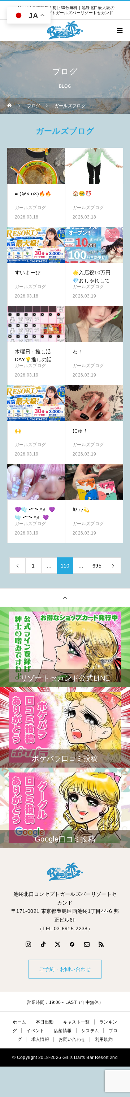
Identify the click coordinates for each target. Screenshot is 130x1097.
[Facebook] (72, 944)
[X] (57, 944)
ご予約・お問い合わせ (65, 969)
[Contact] (87, 944)
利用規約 (104, 1039)
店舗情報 (63, 1030)
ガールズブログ (30, 207)
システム (90, 1030)
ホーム (19, 1022)
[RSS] (101, 944)
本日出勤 (44, 1022)
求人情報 (40, 1039)
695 (96, 566)
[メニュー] (119, 30)
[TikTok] (43, 944)
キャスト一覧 (76, 1022)
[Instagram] (28, 944)
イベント (35, 1030)
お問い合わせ (71, 1039)
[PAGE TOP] (65, 597)
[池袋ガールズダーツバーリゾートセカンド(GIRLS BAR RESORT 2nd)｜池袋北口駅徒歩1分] (65, 872)
